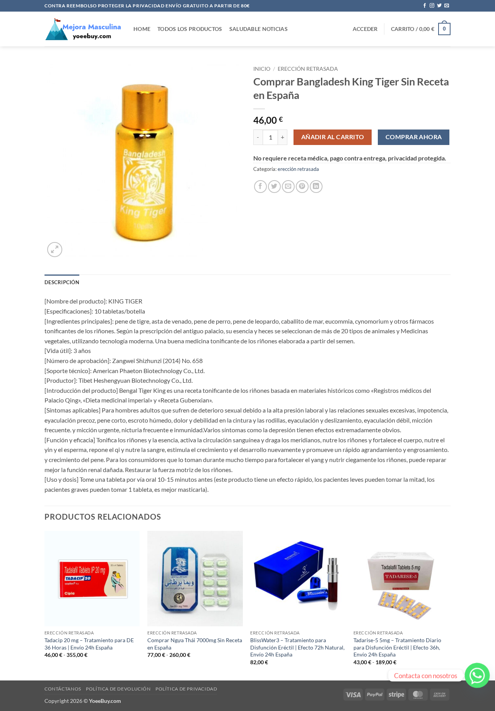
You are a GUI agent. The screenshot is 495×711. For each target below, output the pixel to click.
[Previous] (45, 605)
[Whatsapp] (477, 675)
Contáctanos (62, 689)
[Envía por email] (288, 186)
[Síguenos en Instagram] (432, 6)
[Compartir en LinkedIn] (316, 186)
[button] (365, 29)
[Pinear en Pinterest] (302, 186)
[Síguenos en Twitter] (439, 6)
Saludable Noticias (258, 29)
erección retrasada (308, 69)
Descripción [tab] (61, 282)
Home (141, 29)
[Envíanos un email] (446, 6)
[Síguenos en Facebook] (424, 6)
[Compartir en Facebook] (260, 186)
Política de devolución (118, 689)
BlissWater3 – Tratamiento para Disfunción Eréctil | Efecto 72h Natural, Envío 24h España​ (297, 647)
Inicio (261, 69)
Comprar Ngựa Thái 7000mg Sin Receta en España (194, 644)
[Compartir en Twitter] (274, 186)
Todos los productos (189, 29)
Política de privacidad (186, 689)
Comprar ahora (414, 136)
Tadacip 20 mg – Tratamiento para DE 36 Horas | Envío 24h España (89, 644)
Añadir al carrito (332, 136)
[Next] (448, 605)
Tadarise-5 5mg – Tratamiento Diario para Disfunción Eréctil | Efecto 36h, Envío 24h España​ (397, 647)
